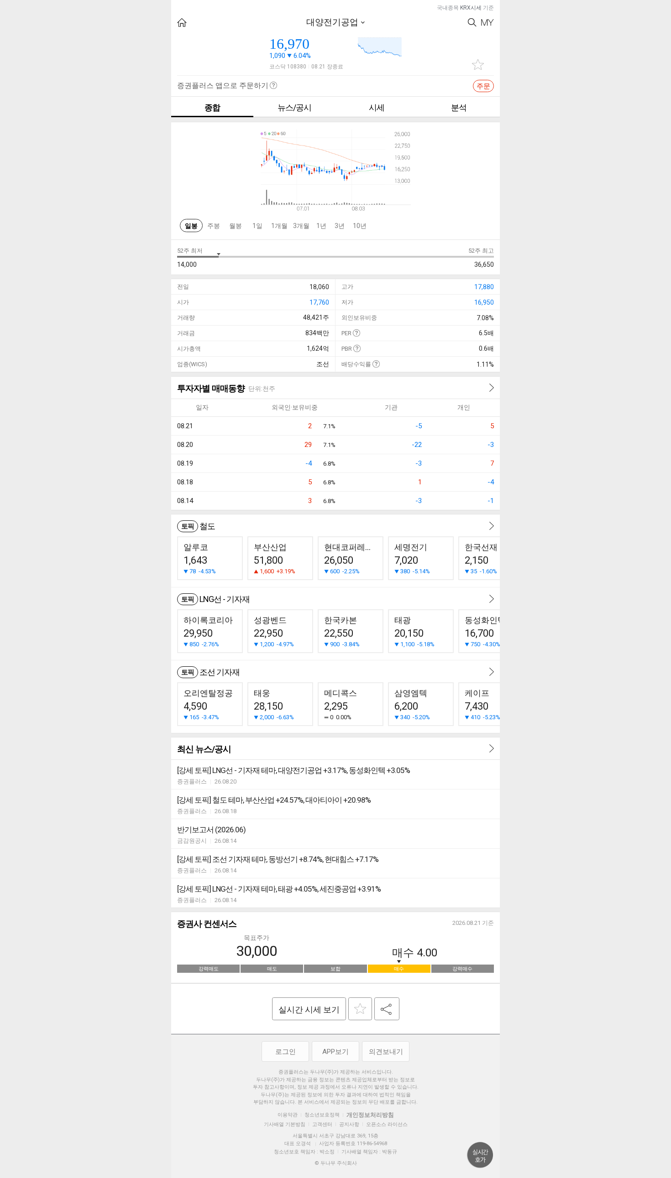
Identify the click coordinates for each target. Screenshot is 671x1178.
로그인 (285, 1052)
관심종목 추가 (478, 64)
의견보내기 (386, 1052)
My (487, 22)
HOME (182, 22)
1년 (321, 225)
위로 (480, 1155)
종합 (212, 107)
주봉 (213, 225)
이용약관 (288, 1115)
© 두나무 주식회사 (336, 1163)
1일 (257, 225)
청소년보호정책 (322, 1115)
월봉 (235, 225)
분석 (459, 107)
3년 (340, 225)
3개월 (301, 225)
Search (472, 22)
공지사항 (349, 1124)
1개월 (279, 225)
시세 (376, 107)
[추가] (360, 1008)
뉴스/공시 (294, 107)
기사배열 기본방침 (284, 1124)
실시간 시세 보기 (309, 1009)
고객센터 (322, 1124)
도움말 (356, 333)
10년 (360, 225)
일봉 (191, 225)
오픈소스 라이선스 (387, 1124)
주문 (483, 86)
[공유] (386, 1008)
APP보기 (335, 1052)
